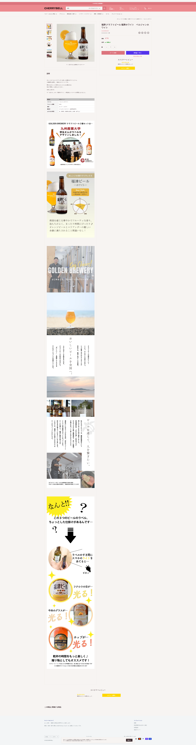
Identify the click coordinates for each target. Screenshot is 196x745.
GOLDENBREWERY (105, 30)
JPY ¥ (54, 736)
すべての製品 (124, 18)
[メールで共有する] (148, 33)
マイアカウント (133, 9)
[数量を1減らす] (106, 47)
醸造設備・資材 (71, 14)
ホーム (118, 18)
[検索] (104, 8)
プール (61, 14)
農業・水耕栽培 (98, 14)
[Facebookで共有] (139, 33)
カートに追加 (113, 52)
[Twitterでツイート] (145, 33)
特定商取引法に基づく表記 (140, 725)
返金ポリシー (137, 729)
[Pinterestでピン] (142, 33)
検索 (135, 723)
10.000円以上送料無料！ (98, 3)
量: (102, 47)
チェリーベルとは (116, 14)
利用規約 (136, 727)
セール (107, 14)
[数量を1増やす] (114, 47)
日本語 (46, 736)
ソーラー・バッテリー (84, 14)
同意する (129, 740)
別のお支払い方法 (137, 56)
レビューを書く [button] (125, 68)
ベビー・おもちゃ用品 (49, 14)
